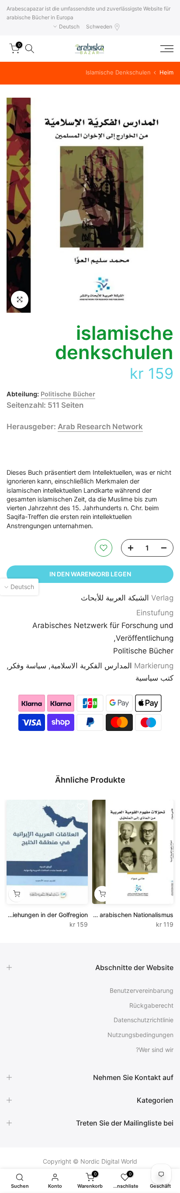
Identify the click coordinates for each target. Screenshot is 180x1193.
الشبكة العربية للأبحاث (115, 597)
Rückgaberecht (151, 1005)
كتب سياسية (154, 678)
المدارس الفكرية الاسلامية (91, 665)
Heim (166, 72)
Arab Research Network (100, 426)
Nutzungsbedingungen (140, 1034)
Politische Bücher (68, 394)
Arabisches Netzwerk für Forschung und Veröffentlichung (102, 631)
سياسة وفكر (27, 665)
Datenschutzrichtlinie (143, 1020)
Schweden (99, 26)
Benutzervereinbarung (141, 990)
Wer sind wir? (154, 1049)
